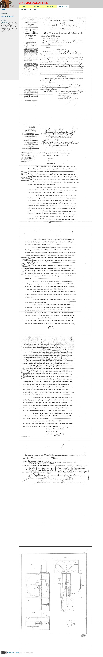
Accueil (25, 6)
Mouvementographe (7, 16)
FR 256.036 (4, 22)
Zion (3, 10)
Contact (17, 652)
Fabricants (37, 6)
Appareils (50, 6)
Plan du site (10, 652)
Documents (63, 6)
